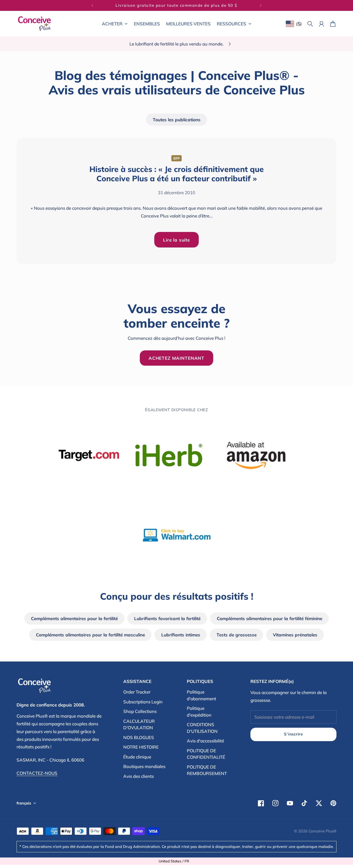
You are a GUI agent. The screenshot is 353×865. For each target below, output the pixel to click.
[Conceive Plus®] (35, 23)
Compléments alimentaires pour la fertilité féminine (269, 618)
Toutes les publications (177, 119)
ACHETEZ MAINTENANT (176, 358)
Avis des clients (138, 776)
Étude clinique (137, 756)
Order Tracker (136, 692)
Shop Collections (140, 711)
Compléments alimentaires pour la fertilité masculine (90, 634)
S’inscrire (293, 734)
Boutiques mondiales (144, 766)
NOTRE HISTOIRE (141, 747)
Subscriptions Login (143, 701)
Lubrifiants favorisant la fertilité (167, 618)
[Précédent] (92, 5)
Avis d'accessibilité (205, 740)
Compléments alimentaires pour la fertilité (74, 618)
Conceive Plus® (322, 831)
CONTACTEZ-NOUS (37, 773)
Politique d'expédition (199, 711)
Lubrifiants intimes (180, 634)
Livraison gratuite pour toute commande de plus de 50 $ (176, 5)
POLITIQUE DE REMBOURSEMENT (207, 770)
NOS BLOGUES (138, 737)
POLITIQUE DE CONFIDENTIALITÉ (206, 754)
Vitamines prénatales (295, 634)
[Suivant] (261, 5)
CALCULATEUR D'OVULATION (139, 724)
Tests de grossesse (237, 634)
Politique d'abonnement (201, 695)
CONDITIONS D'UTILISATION (202, 728)
